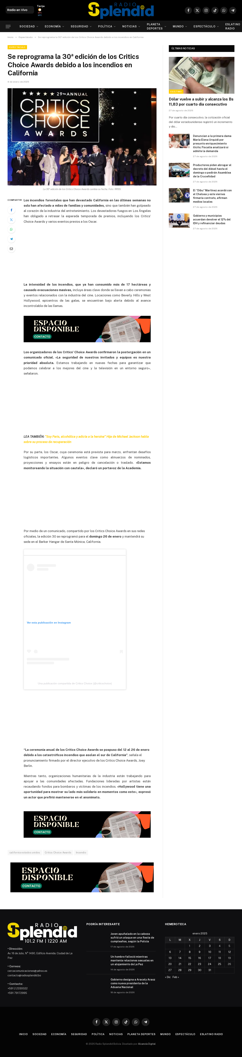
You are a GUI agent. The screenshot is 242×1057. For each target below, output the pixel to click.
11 (220, 951)
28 (180, 970)
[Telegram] (11, 239)
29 (189, 970)
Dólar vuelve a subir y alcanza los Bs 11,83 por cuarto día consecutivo (201, 102)
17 (209, 958)
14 (180, 958)
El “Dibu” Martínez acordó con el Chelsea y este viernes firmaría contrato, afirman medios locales (212, 196)
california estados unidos (24, 852)
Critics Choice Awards (58, 852)
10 (209, 951)
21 (180, 964)
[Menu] (8, 26)
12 (229, 951)
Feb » (175, 977)
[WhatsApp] (11, 229)
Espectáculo (204, 26)
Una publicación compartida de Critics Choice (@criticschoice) (75, 683)
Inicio (23, 1034)
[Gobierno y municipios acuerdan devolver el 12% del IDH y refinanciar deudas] (179, 220)
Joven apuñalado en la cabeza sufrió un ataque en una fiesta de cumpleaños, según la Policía (132, 937)
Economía (53, 26)
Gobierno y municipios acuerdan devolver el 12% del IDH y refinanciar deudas (212, 219)
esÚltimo (176, 91)
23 (199, 964)
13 (170, 958)
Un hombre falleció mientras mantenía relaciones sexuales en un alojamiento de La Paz (132, 960)
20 (170, 964)
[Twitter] (11, 219)
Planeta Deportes (155, 26)
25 (219, 964)
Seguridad (79, 26)
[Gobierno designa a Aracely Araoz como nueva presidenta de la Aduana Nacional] (96, 984)
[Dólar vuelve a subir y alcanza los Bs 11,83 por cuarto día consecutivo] (201, 75)
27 (170, 970)
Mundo (178, 26)
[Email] (11, 248)
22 (189, 964)
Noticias (129, 26)
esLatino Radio (211, 1034)
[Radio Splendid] (121, 10)
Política (105, 26)
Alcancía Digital (147, 1043)
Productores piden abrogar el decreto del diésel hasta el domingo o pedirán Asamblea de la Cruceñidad (212, 171)
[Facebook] (11, 210)
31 (209, 970)
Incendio (81, 852)
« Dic (168, 977)
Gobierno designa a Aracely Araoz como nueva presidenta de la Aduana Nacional (133, 983)
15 (189, 958)
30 (199, 970)
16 (199, 958)
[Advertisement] (92, 255)
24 (209, 964)
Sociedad (27, 26)
